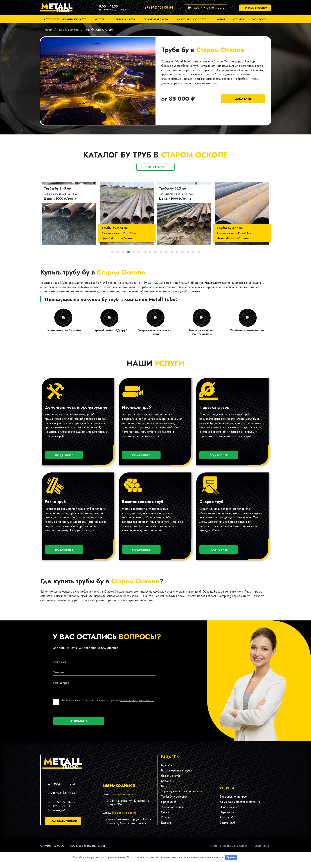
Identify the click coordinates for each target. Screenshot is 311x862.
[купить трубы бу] (56, 13)
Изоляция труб (229, 807)
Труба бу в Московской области (181, 791)
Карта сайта (261, 846)
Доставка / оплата (172, 807)
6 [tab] (139, 252)
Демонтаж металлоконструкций (240, 802)
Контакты (260, 19)
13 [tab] (177, 252)
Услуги (100, 19)
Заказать (243, 99)
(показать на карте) (123, 794)
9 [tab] (155, 252)
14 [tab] (182, 252)
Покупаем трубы (156, 19)
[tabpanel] (69, 213)
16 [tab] (193, 252)
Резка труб (226, 817)
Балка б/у (167, 781)
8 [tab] (150, 252)
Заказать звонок (255, 8)
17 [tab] (198, 252)
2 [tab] (118, 252)
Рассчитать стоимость (208, 8)
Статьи (220, 19)
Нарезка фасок (229, 812)
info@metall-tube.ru (61, 793)
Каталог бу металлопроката (65, 19)
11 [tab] (166, 252)
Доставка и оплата (191, 19)
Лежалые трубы (171, 776)
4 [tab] (128, 252)
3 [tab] (123, 252)
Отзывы (239, 19)
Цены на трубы (124, 19)
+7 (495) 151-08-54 (158, 7)
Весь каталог (155, 167)
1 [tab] (112, 252)
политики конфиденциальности (137, 700)
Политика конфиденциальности (229, 846)
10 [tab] (161, 252)
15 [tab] (188, 252)
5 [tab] (134, 252)
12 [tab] (171, 252)
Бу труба (166, 765)
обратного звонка (127, 596)
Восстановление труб (233, 797)
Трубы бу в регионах (174, 797)
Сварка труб (227, 823)
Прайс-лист (168, 802)
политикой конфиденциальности (206, 857)
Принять (231, 857)
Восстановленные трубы (176, 770)
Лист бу (166, 786)
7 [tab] (145, 252)
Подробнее (64, 455)
